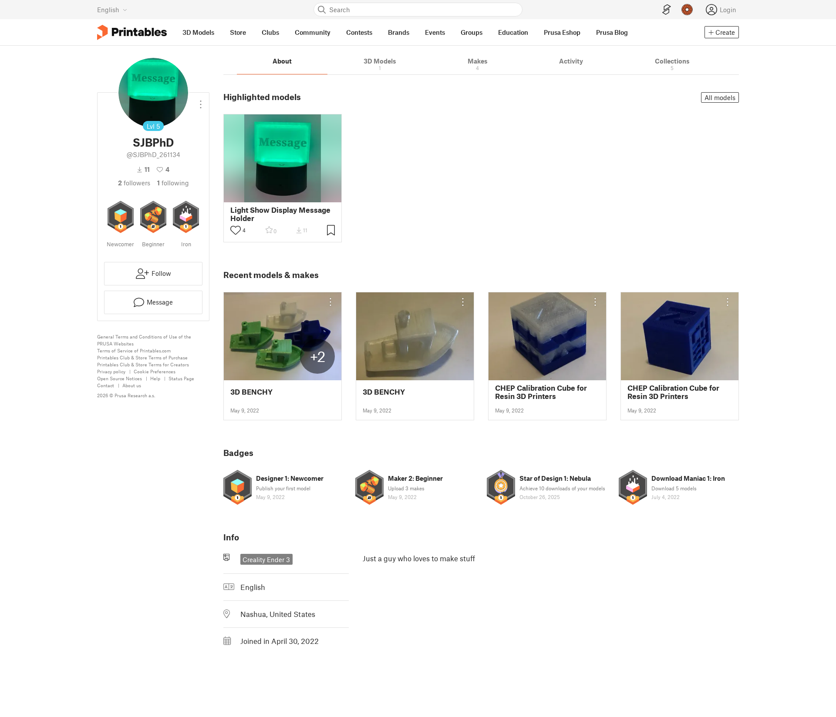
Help (155, 378)
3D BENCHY (251, 392)
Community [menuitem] (312, 32)
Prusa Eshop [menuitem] (562, 32)
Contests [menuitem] (359, 32)
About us (131, 385)
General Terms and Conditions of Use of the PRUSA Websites (144, 340)
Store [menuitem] (238, 32)
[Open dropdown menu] (200, 101)
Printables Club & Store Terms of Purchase (142, 357)
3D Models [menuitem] (198, 32)
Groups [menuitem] (471, 32)
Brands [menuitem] (398, 32)
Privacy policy (111, 371)
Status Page (181, 378)
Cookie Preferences (154, 371)
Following (173, 183)
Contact (105, 385)
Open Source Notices (119, 378)
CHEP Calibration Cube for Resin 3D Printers (541, 392)
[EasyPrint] (666, 9)
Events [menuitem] (435, 32)
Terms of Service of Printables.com (134, 350)
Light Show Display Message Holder (280, 214)
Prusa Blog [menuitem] (612, 32)
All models (720, 97)
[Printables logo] (132, 32)
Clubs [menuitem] (270, 32)
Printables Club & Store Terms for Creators (143, 364)
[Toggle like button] (235, 230)
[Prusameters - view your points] (687, 9)
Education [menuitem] (513, 32)
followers (134, 183)
